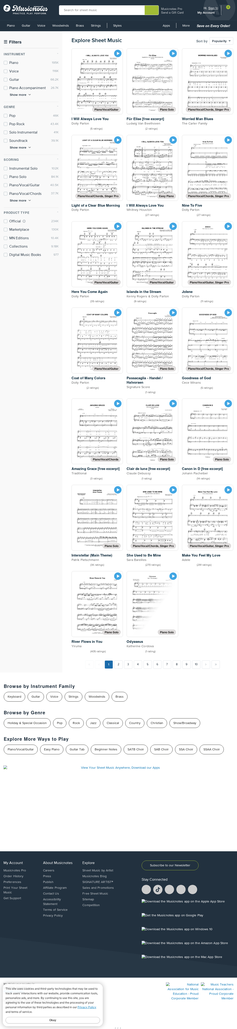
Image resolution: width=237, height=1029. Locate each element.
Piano (11, 25)
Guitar (26, 25)
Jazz (93, 723)
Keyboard (14, 696)
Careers (49, 870)
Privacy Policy (53, 915)
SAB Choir (161, 749)
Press (47, 876)
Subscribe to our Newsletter (170, 865)
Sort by (202, 41)
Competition (91, 905)
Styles (117, 25)
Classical (113, 723)
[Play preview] (118, 53)
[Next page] (206, 664)
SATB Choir (136, 749)
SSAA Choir (211, 749)
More (187, 27)
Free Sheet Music (95, 893)
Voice (41, 25)
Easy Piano (51, 749)
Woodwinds (60, 25)
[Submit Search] (152, 10)
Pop (59, 723)
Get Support (12, 898)
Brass (80, 25)
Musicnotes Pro (171, 8)
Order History (13, 876)
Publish (48, 882)
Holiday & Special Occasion (27, 723)
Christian (157, 723)
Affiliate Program (55, 887)
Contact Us (51, 893)
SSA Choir (186, 749)
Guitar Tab (77, 749)
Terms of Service (55, 909)
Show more (18, 94)
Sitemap (88, 899)
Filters (13, 42)
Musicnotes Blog (94, 876)
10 (196, 664)
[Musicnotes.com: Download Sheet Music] (25, 9)
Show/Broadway (184, 723)
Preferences (12, 882)
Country (134, 723)
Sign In (213, 8)
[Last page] (216, 664)
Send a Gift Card (172, 12)
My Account (206, 12)
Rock (76, 723)
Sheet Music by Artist (97, 870)
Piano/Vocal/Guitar (21, 749)
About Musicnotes (57, 863)
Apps (166, 25)
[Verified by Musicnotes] (24, 221)
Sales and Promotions (98, 887)
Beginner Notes (106, 749)
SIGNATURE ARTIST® (97, 882)
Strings (96, 25)
